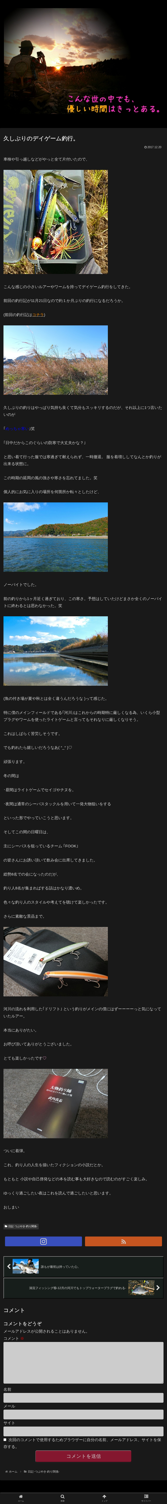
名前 (7, 1389)
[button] (154, 803)
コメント (13, 1338)
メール (9, 1406)
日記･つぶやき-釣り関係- (22, 1226)
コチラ (38, 315)
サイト (9, 1423)
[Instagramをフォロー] (43, 1241)
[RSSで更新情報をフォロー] (123, 1241)
